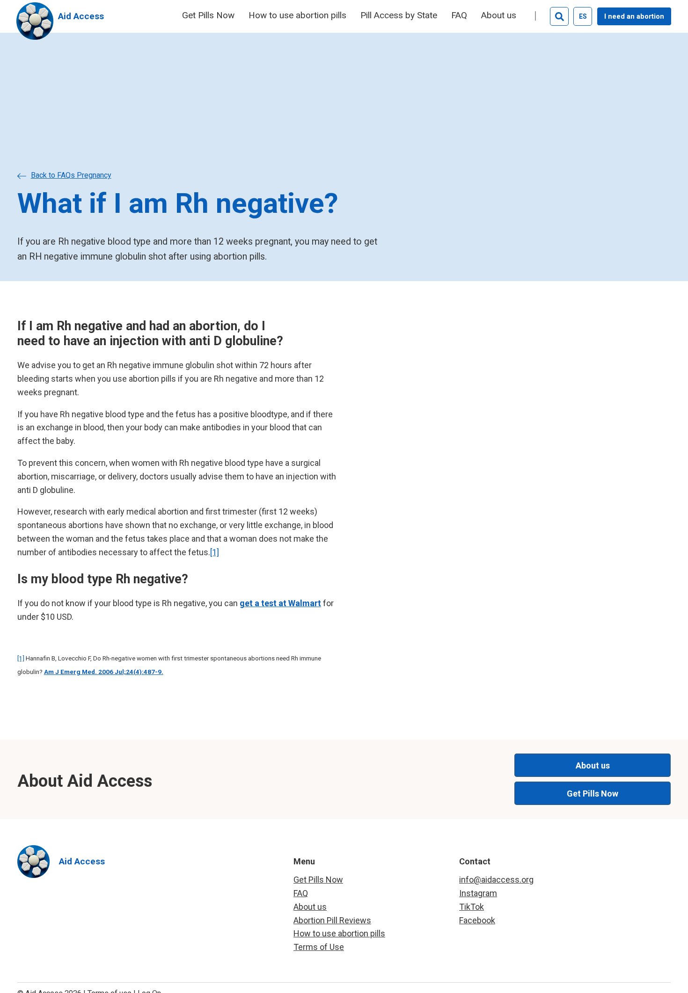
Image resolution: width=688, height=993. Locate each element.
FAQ (459, 16)
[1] (214, 552)
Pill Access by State (398, 16)
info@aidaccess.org (496, 879)
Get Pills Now (208, 16)
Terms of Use (318, 947)
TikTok (471, 907)
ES (583, 16)
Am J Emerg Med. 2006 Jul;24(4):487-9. (103, 671)
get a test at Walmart (280, 603)
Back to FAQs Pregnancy (71, 175)
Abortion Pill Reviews (332, 920)
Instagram (478, 893)
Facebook (477, 920)
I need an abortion (634, 16)
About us (498, 16)
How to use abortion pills (297, 16)
